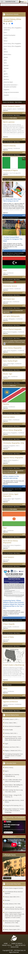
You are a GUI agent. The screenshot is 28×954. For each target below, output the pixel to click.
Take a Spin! (7, 878)
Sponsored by (10, 118)
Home (6, 943)
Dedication (14, 947)
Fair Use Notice (20, 945)
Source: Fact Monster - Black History (12, 102)
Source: (11, 115)
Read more (5, 110)
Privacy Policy (7, 945)
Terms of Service (16, 943)
